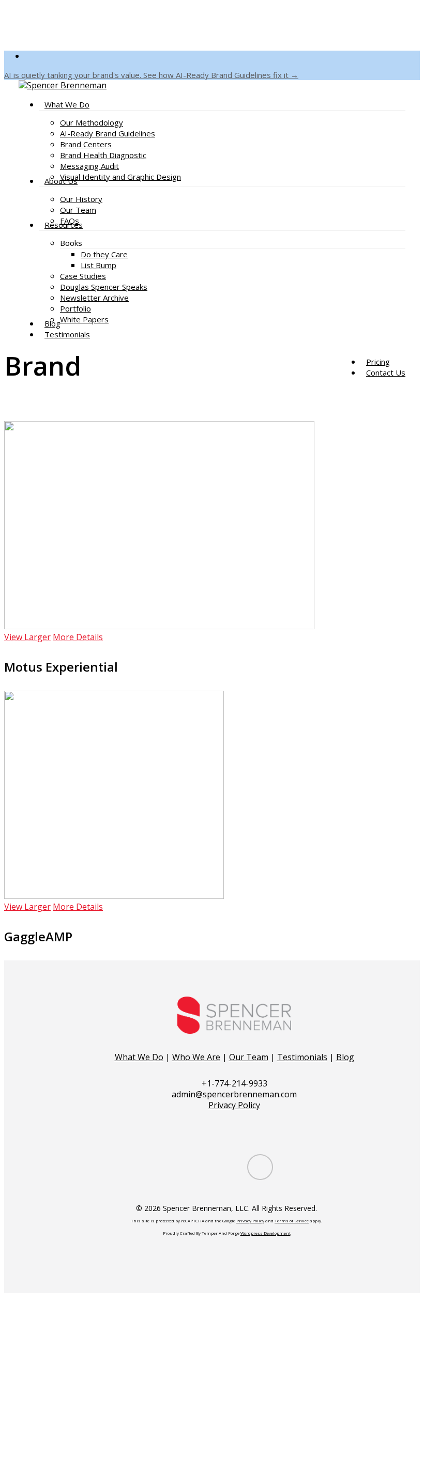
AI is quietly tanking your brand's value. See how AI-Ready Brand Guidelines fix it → (151, 75)
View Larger (27, 637)
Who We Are (196, 1057)
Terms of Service (292, 1220)
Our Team (248, 1057)
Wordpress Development (265, 1233)
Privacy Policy (234, 1105)
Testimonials (302, 1057)
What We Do (139, 1057)
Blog (345, 1057)
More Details (78, 637)
